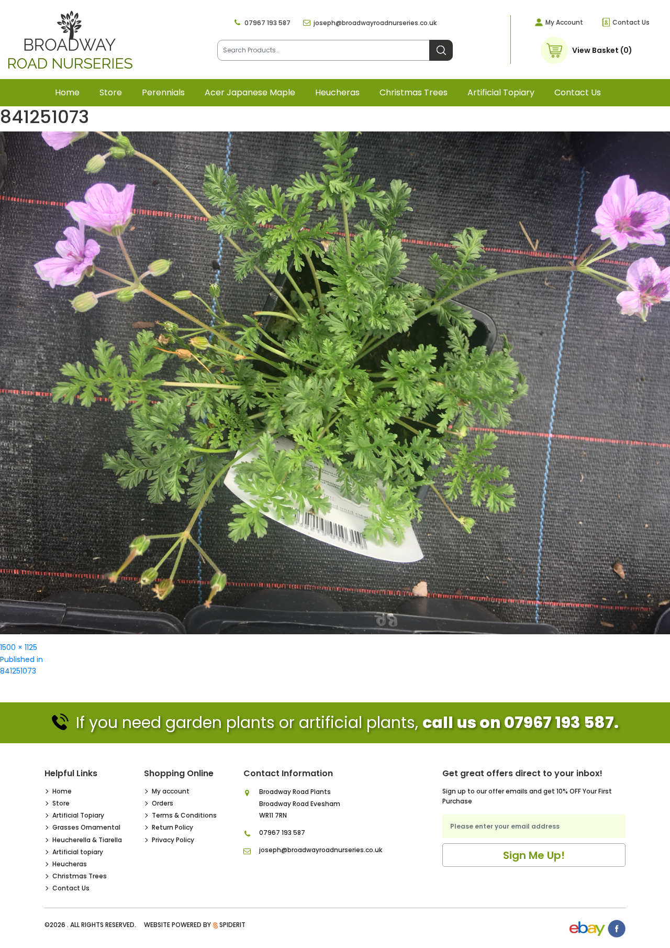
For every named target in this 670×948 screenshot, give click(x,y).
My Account (564, 22)
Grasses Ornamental (86, 827)
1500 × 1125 (18, 647)
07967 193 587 (267, 22)
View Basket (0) (602, 50)
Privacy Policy (173, 839)
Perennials (163, 92)
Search (441, 50)
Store (110, 92)
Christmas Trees (413, 92)
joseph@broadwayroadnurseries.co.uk (375, 22)
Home (67, 92)
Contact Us (631, 22)
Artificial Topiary (78, 815)
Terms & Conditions (184, 815)
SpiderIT (232, 924)
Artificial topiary (500, 92)
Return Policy (172, 827)
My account (170, 791)
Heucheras (337, 92)
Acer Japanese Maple (250, 92)
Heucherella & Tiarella (87, 839)
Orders (162, 803)
